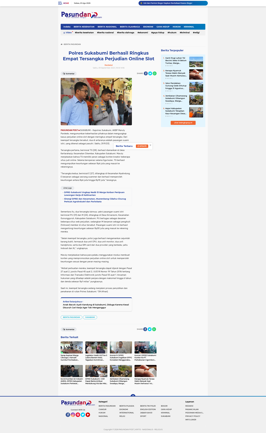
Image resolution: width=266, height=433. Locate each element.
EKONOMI (148, 26)
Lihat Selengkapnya (182, 123)
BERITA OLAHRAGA (130, 26)
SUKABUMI (90, 317)
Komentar (70, 74)
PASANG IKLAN (192, 409)
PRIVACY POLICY (192, 416)
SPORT (143, 416)
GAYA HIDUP (163, 26)
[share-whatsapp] (155, 73)
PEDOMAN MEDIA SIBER (195, 413)
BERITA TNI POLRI (148, 406)
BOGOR (164, 406)
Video (69, 32)
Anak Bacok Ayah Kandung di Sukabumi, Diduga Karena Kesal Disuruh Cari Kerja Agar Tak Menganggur (96, 306)
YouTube (90, 418)
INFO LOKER (190, 420)
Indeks (66, 26)
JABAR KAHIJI (146, 413)
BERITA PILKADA (126, 406)
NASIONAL (103, 416)
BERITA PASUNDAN (71, 317)
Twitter (84, 418)
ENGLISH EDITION (148, 409)
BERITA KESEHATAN (84, 26)
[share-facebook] (146, 73)
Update (143, 146)
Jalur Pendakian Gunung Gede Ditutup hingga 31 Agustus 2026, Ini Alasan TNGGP (175, 86)
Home (66, 3)
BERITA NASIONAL (107, 26)
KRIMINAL (189, 26)
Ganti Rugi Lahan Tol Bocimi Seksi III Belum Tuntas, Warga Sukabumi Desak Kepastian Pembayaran (175, 60)
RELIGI (197, 32)
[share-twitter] (150, 73)
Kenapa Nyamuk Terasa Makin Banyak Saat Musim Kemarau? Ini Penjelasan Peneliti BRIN (176, 73)
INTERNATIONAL (126, 413)
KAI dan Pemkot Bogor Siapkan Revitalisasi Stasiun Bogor (168, 3)
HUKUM (177, 26)
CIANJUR (102, 409)
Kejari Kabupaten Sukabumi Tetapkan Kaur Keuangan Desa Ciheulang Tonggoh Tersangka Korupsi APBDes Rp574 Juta (175, 111)
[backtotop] (133, 396)
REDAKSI (189, 406)
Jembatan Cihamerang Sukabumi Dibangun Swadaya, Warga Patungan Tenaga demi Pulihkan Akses (176, 98)
